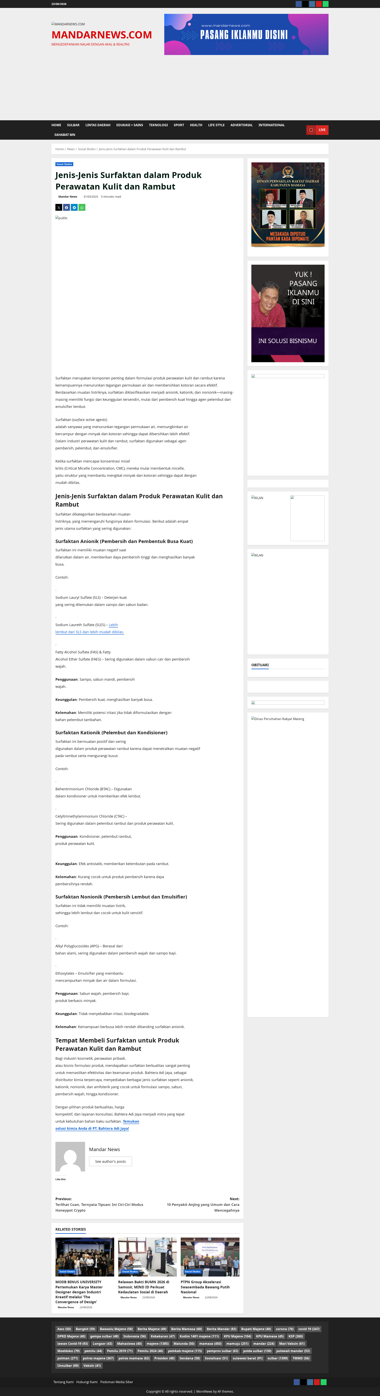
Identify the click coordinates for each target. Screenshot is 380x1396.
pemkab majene (185, 1351)
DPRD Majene (71, 1336)
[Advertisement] (190, 86)
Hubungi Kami (87, 1382)
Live (322, 130)
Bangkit (85, 1329)
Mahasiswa (129, 1343)
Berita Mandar (221, 1329)
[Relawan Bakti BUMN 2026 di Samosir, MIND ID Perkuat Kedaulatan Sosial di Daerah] (147, 1257)
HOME (56, 125)
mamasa (210, 1343)
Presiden (164, 1358)
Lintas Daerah (98, 125)
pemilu (93, 1351)
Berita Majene (152, 1329)
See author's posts (110, 1161)
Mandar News (67, 196)
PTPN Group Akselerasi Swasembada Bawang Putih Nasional (205, 1286)
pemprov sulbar (222, 1351)
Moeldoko (68, 1351)
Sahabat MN (64, 135)
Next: (203, 1204)
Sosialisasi (216, 1358)
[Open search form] (302, 130)
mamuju (237, 1343)
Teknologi (158, 125)
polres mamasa (134, 1358)
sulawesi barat (248, 1358)
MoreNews (204, 1391)
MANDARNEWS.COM (101, 34)
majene (158, 1343)
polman (67, 1358)
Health (196, 125)
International (272, 125)
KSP (296, 1336)
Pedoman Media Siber (116, 1382)
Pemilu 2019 (120, 1351)
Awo (64, 1329)
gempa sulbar (104, 1336)
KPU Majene (237, 1336)
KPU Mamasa (270, 1336)
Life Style (216, 125)
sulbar (73, 125)
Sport (179, 125)
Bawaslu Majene (116, 1329)
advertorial (242, 125)
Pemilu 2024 (150, 1351)
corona (285, 1329)
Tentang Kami (63, 1382)
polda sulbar (257, 1351)
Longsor (102, 1343)
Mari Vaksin (292, 1343)
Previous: (99, 1204)
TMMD (301, 1358)
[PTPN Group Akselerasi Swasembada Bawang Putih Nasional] (210, 1257)
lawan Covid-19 (72, 1343)
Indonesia (135, 1336)
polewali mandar (293, 1351)
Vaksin (92, 1365)
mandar (263, 1343)
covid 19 (308, 1329)
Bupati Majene (256, 1329)
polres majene (98, 1358)
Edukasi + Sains (129, 125)
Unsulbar (68, 1365)
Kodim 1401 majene (199, 1336)
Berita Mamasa (186, 1329)
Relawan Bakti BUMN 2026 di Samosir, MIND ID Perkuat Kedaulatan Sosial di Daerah (143, 1286)
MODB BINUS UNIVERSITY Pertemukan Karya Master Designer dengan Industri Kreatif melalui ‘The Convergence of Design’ (79, 1291)
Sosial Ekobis (64, 164)
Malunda (184, 1343)
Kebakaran (163, 1336)
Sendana (190, 1358)
